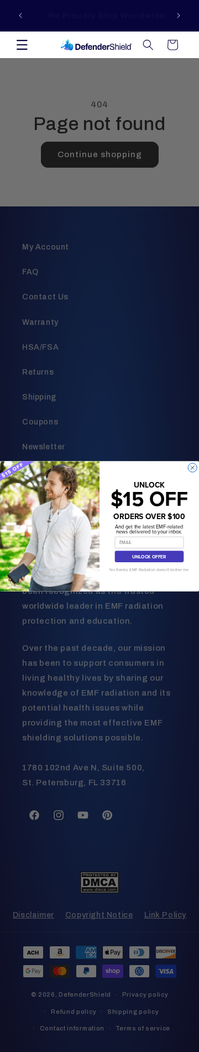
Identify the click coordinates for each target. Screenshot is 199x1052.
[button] (22, 45)
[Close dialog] (192, 467)
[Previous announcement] (20, 15)
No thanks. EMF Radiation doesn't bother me (148, 569)
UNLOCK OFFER (149, 556)
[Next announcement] (178, 15)
